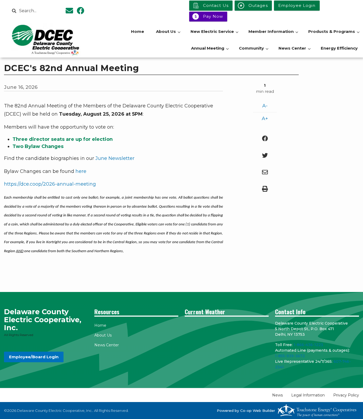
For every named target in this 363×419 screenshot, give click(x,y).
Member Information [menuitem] (273, 34)
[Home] (46, 39)
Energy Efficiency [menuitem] (339, 48)
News (277, 395)
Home (100, 325)
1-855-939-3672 (290, 355)
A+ (265, 118)
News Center (106, 345)
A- (265, 106)
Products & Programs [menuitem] (334, 34)
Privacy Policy (346, 395)
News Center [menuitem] (294, 51)
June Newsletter (114, 158)
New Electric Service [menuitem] (214, 34)
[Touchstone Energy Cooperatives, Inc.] (317, 410)
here (80, 171)
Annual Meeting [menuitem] (210, 51)
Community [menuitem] (253, 51)
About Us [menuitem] (168, 34)
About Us (103, 335)
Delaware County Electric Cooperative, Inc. (42, 319)
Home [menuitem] (137, 31)
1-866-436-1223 (308, 344)
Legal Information (308, 395)
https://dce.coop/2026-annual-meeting (50, 184)
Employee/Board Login (33, 356)
